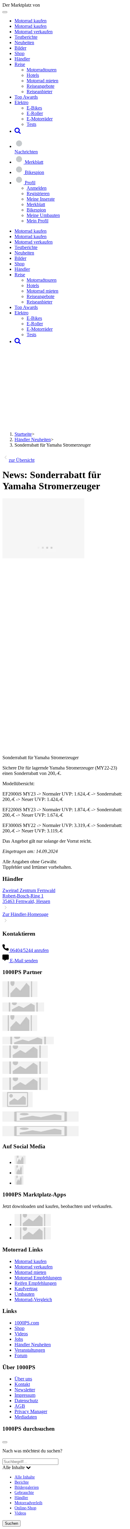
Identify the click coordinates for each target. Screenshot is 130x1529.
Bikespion (36, 209)
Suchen (11, 1523)
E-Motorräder (40, 118)
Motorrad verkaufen (34, 31)
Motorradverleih (28, 1502)
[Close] (4, 1442)
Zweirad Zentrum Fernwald (28, 890)
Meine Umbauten (43, 215)
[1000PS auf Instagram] (19, 1183)
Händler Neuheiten (33, 439)
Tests (31, 124)
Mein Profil (37, 220)
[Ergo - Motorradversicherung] (40, 1120)
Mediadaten (26, 1416)
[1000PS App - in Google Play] (33, 1237)
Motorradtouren (42, 69)
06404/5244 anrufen (29, 950)
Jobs (19, 1339)
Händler (22, 58)
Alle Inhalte (25, 1477)
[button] (18, 131)
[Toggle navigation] (4, 12)
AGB (20, 1406)
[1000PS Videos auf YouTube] (20, 1162)
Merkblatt (36, 204)
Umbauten (24, 1294)
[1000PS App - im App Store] (33, 1224)
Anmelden (37, 188)
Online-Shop (25, 1507)
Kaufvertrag (26, 1288)
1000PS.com (27, 1322)
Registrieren (38, 193)
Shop (19, 53)
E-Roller (35, 113)
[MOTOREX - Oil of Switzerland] (19, 995)
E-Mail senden (23, 960)
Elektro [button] (21, 102)
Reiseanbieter (39, 91)
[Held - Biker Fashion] (19, 1029)
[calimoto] (25, 1072)
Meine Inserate (41, 199)
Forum (21, 1355)
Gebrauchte (24, 1492)
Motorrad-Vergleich (33, 1299)
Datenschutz (26, 1400)
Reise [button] (20, 64)
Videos (21, 1333)
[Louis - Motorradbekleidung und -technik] (17, 1105)
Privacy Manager (31, 1411)
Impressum (25, 1395)
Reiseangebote (40, 86)
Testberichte (26, 37)
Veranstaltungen (30, 1350)
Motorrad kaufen (31, 20)
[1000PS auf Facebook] (19, 1172)
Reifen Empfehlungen (36, 1283)
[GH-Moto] (28, 1042)
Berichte (22, 1482)
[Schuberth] (25, 1056)
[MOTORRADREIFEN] (23, 1009)
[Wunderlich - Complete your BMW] (40, 1134)
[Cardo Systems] (25, 1088)
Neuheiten (24, 42)
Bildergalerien (27, 1487)
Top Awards (26, 97)
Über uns (23, 1378)
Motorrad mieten (42, 80)
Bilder (20, 48)
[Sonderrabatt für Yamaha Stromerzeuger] (43, 556)
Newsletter (25, 1389)
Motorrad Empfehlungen (38, 1277)
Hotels (33, 75)
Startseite (23, 434)
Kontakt (22, 1384)
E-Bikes (34, 107)
